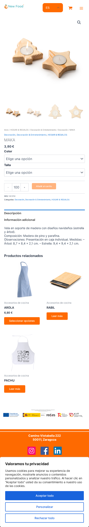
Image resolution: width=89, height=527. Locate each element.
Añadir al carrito (44, 186)
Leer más (57, 316)
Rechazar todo (44, 518)
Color (8, 151)
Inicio (6, 130)
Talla (7, 165)
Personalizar (44, 507)
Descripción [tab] (12, 213)
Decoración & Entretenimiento (43, 130)
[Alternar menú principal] (81, 8)
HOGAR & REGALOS (19, 130)
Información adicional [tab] (19, 219)
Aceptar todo (45, 495)
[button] (79, 22)
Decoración (63, 130)
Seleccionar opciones (22, 320)
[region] (44, 492)
